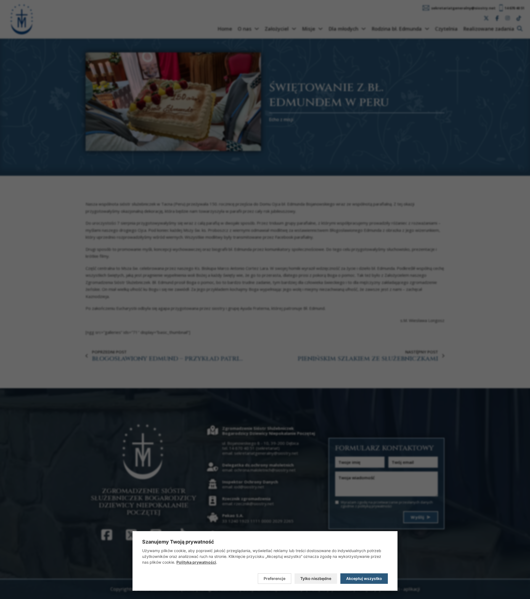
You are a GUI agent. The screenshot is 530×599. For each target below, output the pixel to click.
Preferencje (274, 578)
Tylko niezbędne (315, 578)
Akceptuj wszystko (364, 578)
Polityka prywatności (196, 562)
